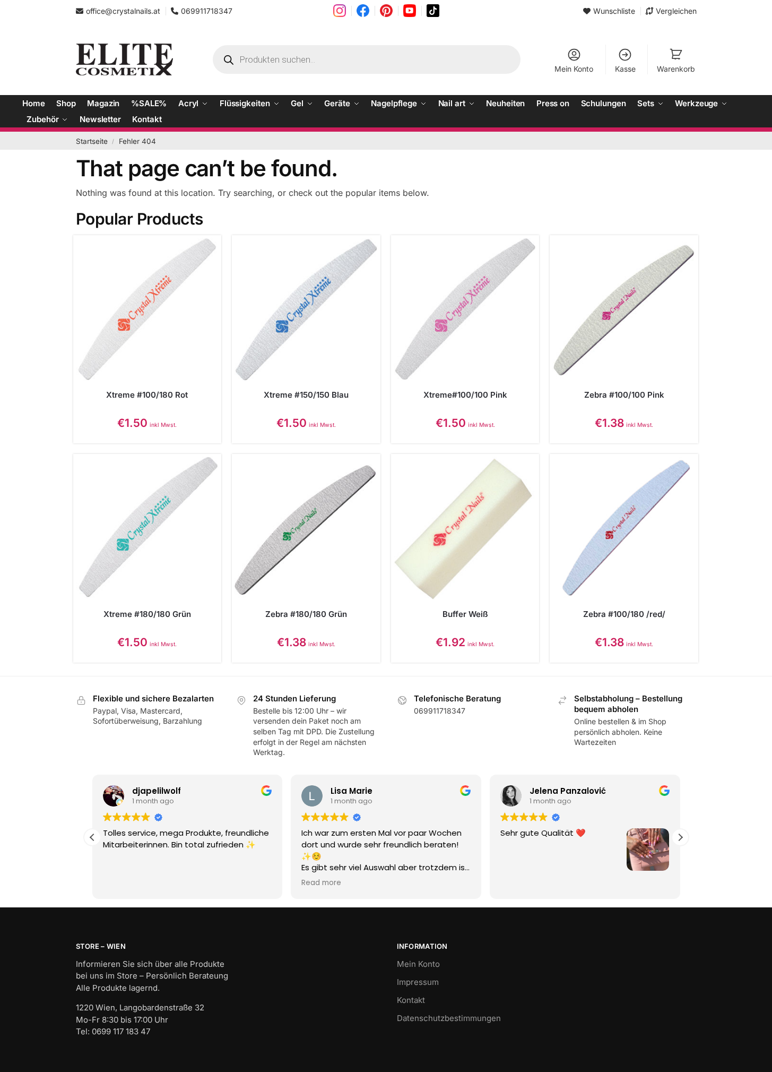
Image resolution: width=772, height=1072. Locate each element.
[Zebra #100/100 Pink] (624, 309)
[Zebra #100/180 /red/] (624, 528)
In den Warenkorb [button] (147, 445)
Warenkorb (676, 68)
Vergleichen (676, 10)
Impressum (418, 982)
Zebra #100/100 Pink (624, 395)
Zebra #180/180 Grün (306, 614)
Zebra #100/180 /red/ (624, 614)
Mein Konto (573, 68)
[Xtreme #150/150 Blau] (306, 309)
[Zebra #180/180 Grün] (306, 528)
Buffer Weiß (465, 614)
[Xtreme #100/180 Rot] (147, 309)
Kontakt (411, 1000)
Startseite (92, 141)
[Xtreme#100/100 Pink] (465, 309)
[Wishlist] (203, 254)
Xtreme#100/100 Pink (465, 395)
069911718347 (206, 10)
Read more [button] (321, 883)
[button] (680, 837)
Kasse (625, 68)
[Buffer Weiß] (465, 528)
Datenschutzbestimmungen (449, 1018)
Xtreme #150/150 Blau (306, 395)
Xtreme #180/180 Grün (147, 614)
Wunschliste (614, 10)
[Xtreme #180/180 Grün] (147, 528)
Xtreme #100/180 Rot (147, 395)
